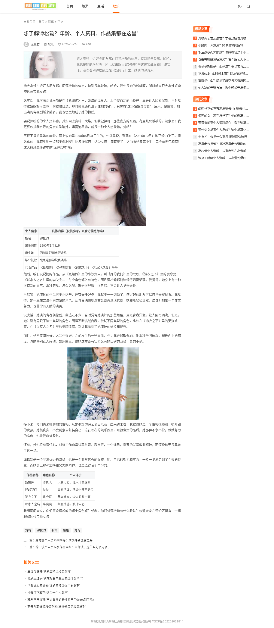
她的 (77, 530)
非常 (54, 530)
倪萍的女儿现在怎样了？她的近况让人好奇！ (228, 115)
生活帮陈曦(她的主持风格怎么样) (49, 571)
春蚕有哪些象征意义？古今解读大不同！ (225, 59)
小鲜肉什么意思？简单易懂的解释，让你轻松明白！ (232, 45)
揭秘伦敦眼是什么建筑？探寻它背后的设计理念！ (231, 66)
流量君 (35, 44)
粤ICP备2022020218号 (167, 621)
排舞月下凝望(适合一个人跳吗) (47, 592)
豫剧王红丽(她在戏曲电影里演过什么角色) (55, 578)
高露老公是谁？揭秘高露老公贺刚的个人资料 (228, 144)
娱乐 (116, 6)
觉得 (28, 530)
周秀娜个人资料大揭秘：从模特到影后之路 (64, 540)
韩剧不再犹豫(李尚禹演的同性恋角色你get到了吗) (60, 599)
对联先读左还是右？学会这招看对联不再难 (226, 38)
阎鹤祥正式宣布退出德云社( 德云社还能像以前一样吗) (234, 108)
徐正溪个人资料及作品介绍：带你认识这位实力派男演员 (73, 547)
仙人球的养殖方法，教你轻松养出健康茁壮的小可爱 (232, 87)
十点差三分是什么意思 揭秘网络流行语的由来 (228, 136)
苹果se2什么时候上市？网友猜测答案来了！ (227, 73)
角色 (66, 530)
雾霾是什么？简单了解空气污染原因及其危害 (228, 80)
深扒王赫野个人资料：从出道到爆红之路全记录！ (231, 158)
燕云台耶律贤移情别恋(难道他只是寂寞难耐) (56, 606)
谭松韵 (41, 530)
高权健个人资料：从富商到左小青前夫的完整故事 (231, 151)
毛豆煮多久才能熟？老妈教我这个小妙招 (225, 52)
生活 (100, 6)
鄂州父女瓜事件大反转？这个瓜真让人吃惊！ (228, 129)
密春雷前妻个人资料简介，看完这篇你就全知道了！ (232, 122)
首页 (69, 6)
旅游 (85, 6)
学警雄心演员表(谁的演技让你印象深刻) (53, 585)
